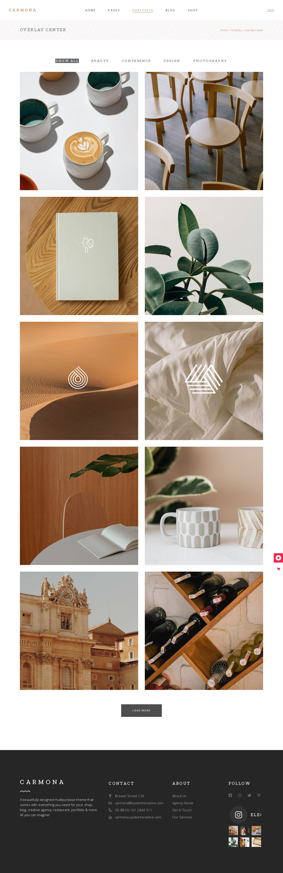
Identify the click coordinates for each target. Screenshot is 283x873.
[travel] (233, 830)
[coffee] (256, 830)
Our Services (182, 817)
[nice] (244, 830)
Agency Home (182, 803)
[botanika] (233, 842)
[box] (256, 842)
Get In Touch (182, 810)
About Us (179, 796)
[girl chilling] (244, 842)
